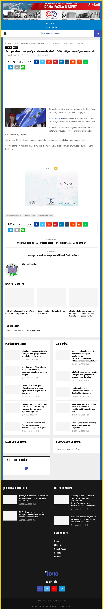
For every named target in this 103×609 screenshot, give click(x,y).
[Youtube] (54, 588)
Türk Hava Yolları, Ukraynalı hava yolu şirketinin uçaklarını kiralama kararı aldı (84, 408)
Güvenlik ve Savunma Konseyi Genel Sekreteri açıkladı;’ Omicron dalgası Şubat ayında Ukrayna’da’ (34, 408)
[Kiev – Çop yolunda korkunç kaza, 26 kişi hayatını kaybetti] (63, 426)
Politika (57, 553)
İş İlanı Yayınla (64, 606)
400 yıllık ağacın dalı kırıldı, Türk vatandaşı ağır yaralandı (19, 312)
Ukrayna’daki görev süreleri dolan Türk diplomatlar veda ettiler (51, 243)
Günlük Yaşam (60, 549)
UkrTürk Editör (15, 55)
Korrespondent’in (56, 118)
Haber (15, 47)
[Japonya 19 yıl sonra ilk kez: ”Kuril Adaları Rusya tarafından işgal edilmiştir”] (12, 426)
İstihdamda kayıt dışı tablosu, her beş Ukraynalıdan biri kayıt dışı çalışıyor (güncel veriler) (82, 313)
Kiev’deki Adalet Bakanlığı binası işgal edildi (51, 312)
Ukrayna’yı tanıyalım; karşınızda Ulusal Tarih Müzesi (51, 255)
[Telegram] (62, 588)
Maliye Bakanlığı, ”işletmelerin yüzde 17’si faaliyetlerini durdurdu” (82, 391)
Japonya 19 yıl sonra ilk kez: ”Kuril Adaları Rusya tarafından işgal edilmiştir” (34, 425)
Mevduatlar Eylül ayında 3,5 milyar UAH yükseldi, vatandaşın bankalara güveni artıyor (34, 371)
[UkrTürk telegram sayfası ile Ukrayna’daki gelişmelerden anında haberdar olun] (12, 355)
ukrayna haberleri (45, 215)
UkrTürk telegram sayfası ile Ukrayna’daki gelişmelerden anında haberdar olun (34, 354)
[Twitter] (47, 588)
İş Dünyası (58, 557)
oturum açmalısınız (33, 331)
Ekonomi (9, 47)
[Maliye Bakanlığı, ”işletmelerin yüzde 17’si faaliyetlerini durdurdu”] (63, 392)
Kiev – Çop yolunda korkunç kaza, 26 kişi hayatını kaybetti (84, 425)
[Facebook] (40, 588)
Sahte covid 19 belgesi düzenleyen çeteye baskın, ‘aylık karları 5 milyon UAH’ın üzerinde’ (34, 389)
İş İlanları (53, 606)
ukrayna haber (29, 215)
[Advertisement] (51, 91)
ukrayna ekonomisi (14, 215)
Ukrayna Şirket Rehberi (39, 606)
